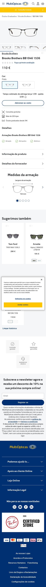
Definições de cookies (23, 299)
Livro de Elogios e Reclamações (23, 572)
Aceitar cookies (23, 305)
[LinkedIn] (31, 507)
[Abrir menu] (3, 3)
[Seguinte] (42, 10)
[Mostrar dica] (25, 97)
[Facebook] (26, 507)
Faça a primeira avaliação (24, 63)
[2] (20, 201)
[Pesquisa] (33, 3)
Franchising (32, 563)
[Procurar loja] (38, 3)
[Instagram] (14, 507)
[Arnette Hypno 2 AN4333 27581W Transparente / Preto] (34, 260)
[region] (23, 293)
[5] (29, 201)
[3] (23, 201)
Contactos (23, 567)
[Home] (17, 3)
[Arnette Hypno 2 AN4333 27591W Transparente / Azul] (39, 260)
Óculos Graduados (9, 16)
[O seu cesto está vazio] (42, 3)
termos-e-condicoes (29, 422)
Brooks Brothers (24, 16)
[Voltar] (3, 10)
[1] (17, 201)
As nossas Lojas (23, 553)
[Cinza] (26, 85)
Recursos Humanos (17, 563)
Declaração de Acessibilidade (23, 577)
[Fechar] (41, 279)
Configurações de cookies (23, 582)
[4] (26, 201)
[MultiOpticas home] (23, 447)
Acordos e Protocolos (23, 558)
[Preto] (10, 85)
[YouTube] (20, 507)
